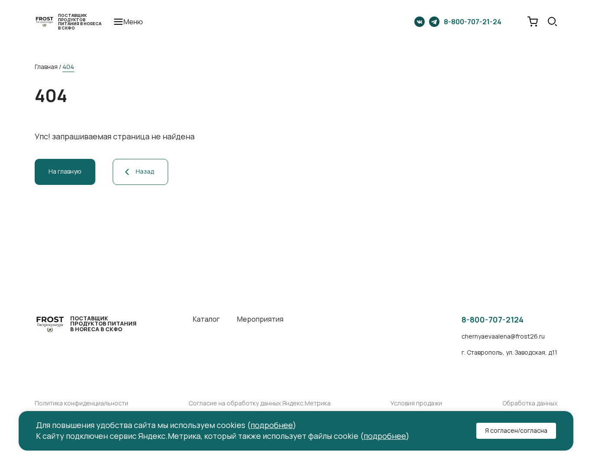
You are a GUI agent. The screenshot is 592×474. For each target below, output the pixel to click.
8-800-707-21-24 (472, 21)
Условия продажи (416, 403)
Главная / (48, 67)
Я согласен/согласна (516, 430)
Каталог (206, 319)
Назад (145, 171)
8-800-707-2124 (493, 320)
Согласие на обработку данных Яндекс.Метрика (260, 403)
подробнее (271, 425)
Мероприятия (260, 319)
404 (68, 67)
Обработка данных (529, 403)
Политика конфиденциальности (81, 403)
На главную (65, 171)
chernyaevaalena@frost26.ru (503, 336)
